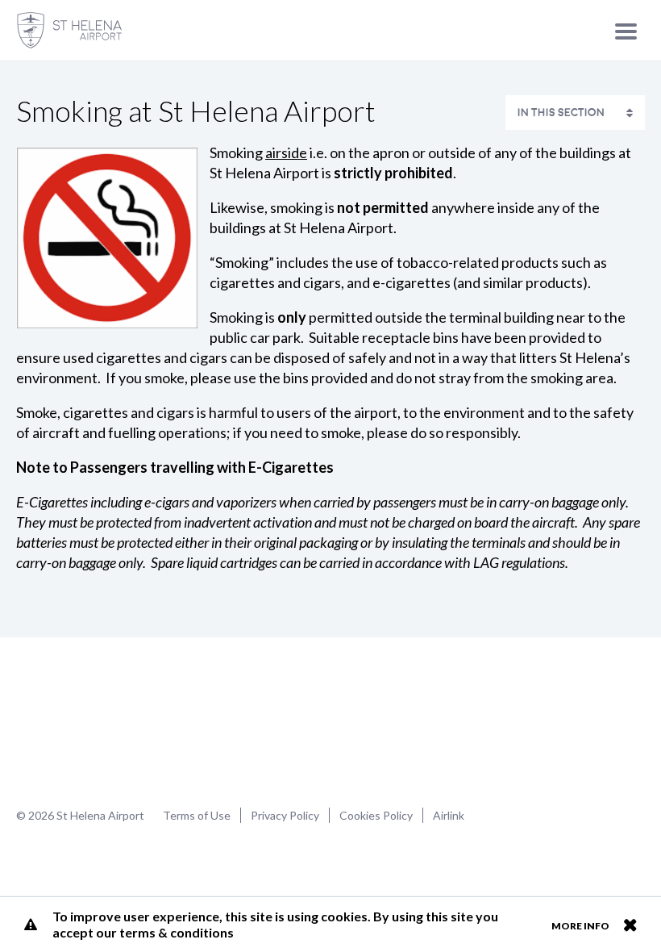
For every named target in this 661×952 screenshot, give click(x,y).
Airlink (448, 815)
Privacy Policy (285, 815)
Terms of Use (197, 815)
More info (580, 926)
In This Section (561, 112)
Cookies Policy (376, 815)
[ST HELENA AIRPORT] (69, 30)
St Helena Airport (67, 720)
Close (630, 924)
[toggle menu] (626, 31)
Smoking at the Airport (541, 602)
